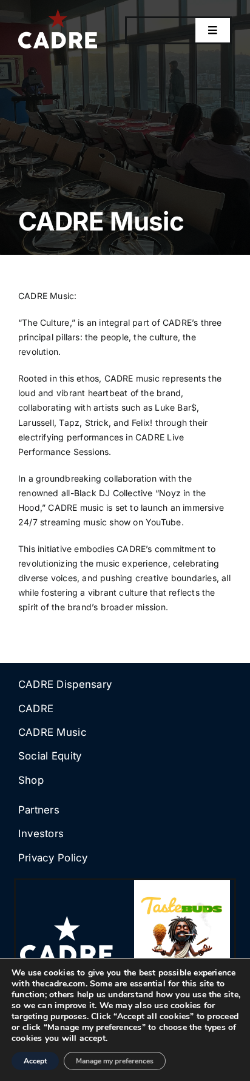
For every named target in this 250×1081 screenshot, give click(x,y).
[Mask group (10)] (66, 920)
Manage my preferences (115, 1061)
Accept (35, 1061)
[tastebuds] (182, 884)
